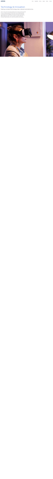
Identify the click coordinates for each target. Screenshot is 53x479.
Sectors (40, 1)
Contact (50, 1)
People (47, 1)
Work (32, 1)
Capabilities (36, 1)
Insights (44, 1)
